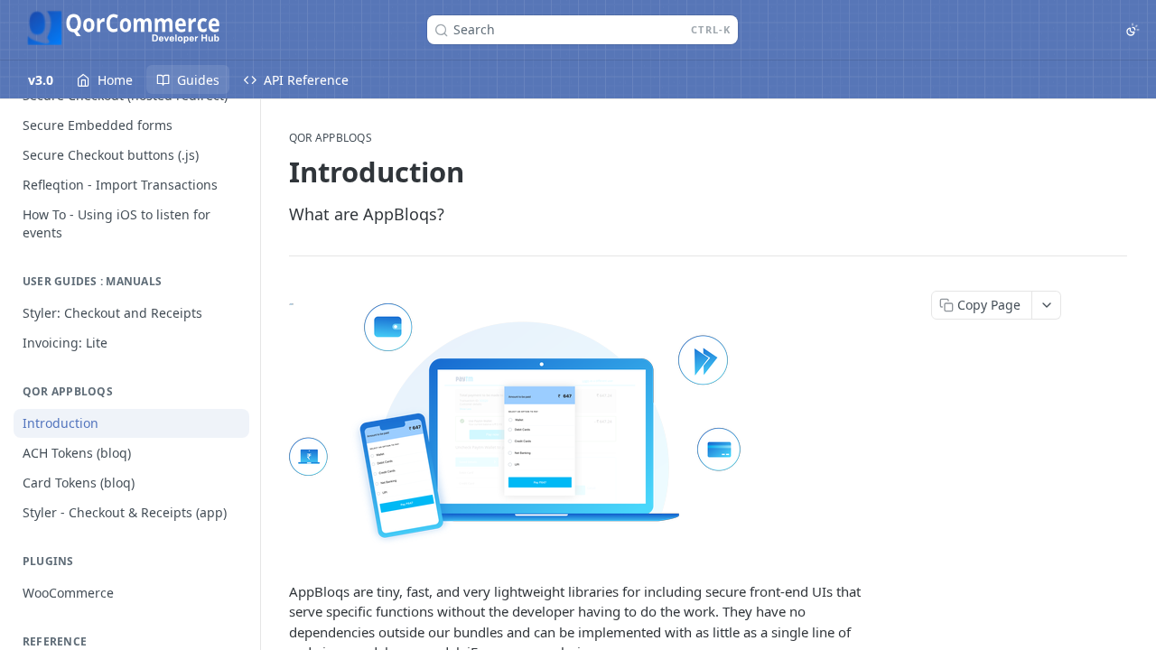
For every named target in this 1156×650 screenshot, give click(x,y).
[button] (581, 424)
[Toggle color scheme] (1132, 29)
